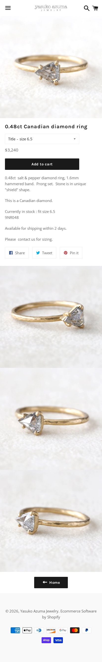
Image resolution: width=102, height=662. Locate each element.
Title (11, 138)
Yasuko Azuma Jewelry (39, 611)
